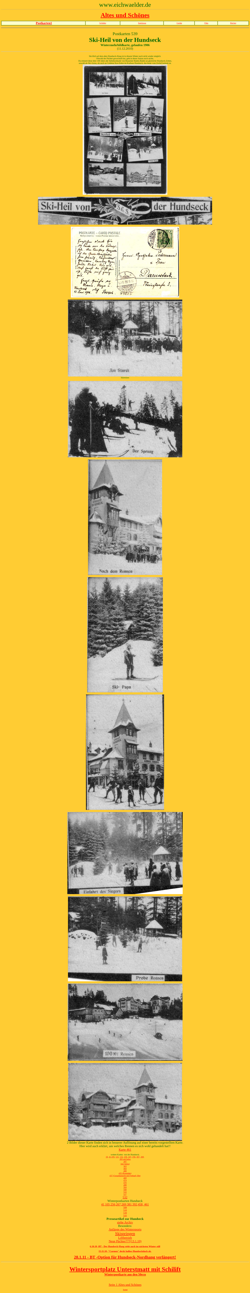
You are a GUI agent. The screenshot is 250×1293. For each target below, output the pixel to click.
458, (141, 1204)
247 (129, 1157)
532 (125, 1197)
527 (125, 1194)
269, (142, 1157)
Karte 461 (125, 1149)
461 (146, 1204)
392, (135, 1204)
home (125, 1290)
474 (125, 1180)
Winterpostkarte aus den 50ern (125, 1274)
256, (113, 1204)
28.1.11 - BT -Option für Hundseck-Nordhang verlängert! (125, 1257)
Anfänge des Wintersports (125, 1229)
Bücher (233, 23)
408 (125, 1171)
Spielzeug (142, 23)
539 (125, 1213)
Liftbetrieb (125, 1237)
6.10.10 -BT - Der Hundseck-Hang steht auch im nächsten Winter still (125, 1246)
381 (129, 1204)
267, (118, 1204)
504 (125, 1187)
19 (107, 1157)
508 (125, 1190)
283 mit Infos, (125, 1159)
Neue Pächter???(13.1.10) (125, 1241)
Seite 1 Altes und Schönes (125, 1284)
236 (125, 1157)
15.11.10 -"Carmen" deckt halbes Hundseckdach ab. (125, 1251)
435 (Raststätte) (125, 1173)
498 (125, 1185)
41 (110, 1157)
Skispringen (125, 1233)
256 (133, 1157)
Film (206, 23)
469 (125, 1178)
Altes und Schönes (125, 15)
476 (125, 1183)
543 (125, 1215)
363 (125, 1166)
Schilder (102, 23)
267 (138, 1157)
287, (125, 1162)
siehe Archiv (125, 1222)
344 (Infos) (125, 1164)
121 (117, 1157)
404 (125, 1169)
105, (108, 1204)
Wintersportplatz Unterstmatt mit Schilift (125, 1269)
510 (125, 1192)
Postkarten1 (44, 23)
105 (113, 1157)
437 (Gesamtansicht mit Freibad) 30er (125, 1176)
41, (103, 1204)
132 (121, 1157)
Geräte (179, 23)
